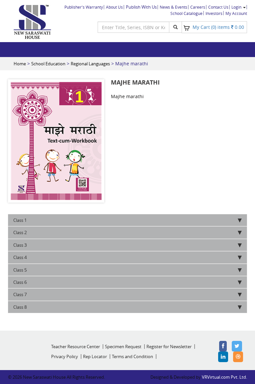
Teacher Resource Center (75, 347)
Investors (214, 13)
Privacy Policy (64, 356)
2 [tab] (20, 232)
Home (20, 64)
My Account (236, 13)
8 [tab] (20, 307)
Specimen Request (123, 347)
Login (236, 7)
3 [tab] (20, 245)
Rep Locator (95, 356)
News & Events (173, 7)
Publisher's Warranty (83, 7)
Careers (197, 7)
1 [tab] (20, 220)
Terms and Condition (132, 356)
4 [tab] (20, 257)
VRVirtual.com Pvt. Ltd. (224, 377)
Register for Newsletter (169, 347)
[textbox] (133, 27)
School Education (48, 64)
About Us (114, 7)
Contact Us (218, 7)
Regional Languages (90, 64)
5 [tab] (20, 270)
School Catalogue (186, 13)
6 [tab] (20, 282)
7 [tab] (20, 294)
